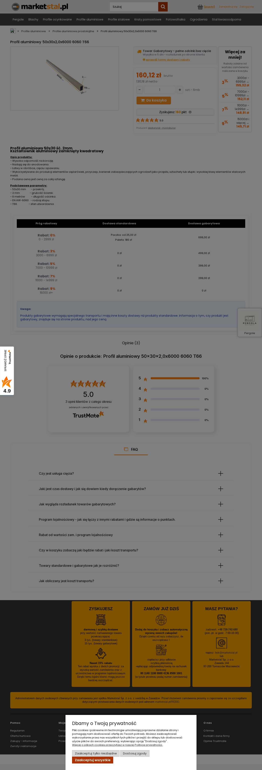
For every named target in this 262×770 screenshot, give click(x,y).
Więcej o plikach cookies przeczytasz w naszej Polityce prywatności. (117, 745)
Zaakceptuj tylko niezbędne (96, 753)
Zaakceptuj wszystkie (93, 760)
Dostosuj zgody (135, 753)
